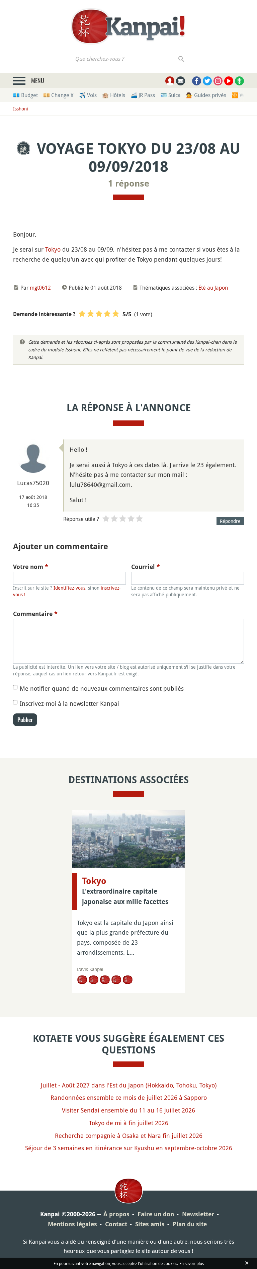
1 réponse (128, 184)
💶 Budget (25, 95)
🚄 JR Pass (143, 95)
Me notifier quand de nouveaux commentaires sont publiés (102, 688)
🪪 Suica (170, 95)
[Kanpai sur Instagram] (218, 80)
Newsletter (198, 1214)
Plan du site (190, 1224)
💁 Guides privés (206, 95)
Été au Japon (213, 287)
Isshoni (20, 108)
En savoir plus (191, 1263)
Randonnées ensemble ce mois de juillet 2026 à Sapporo (129, 1097)
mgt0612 (40, 287)
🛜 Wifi (240, 95)
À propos (116, 1214)
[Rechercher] (181, 58)
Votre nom (30, 566)
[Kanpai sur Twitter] (207, 80)
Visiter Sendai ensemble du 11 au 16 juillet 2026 (128, 1110)
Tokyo (53, 249)
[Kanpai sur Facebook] (196, 80)
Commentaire (35, 613)
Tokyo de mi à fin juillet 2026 (128, 1123)
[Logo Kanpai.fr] (128, 26)
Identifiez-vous (69, 588)
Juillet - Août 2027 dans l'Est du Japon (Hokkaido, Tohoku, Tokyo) (129, 1085)
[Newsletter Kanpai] (180, 80)
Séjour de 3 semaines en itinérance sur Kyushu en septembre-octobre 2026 (128, 1148)
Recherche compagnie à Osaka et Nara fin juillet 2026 (128, 1136)
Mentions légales (72, 1224)
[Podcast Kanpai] (239, 80)
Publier (25, 720)
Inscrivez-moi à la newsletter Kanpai (69, 703)
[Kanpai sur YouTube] (228, 80)
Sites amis (150, 1224)
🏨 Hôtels (113, 95)
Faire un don (156, 1214)
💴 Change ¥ (58, 95)
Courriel (145, 566)
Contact (116, 1224)
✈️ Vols (88, 95)
